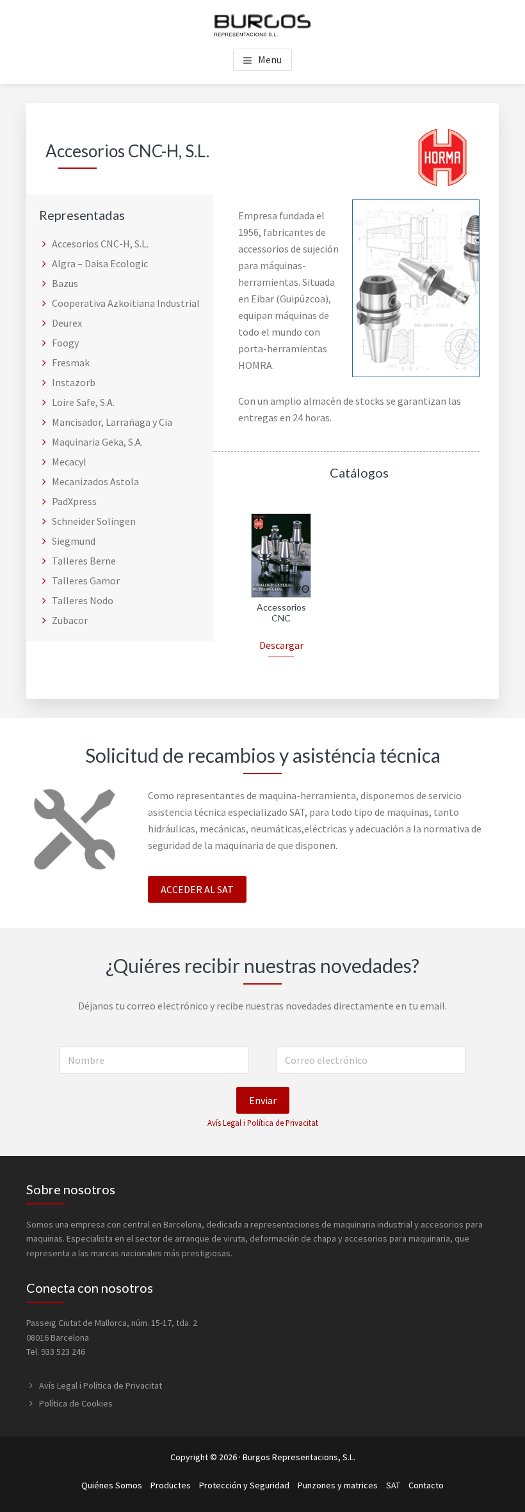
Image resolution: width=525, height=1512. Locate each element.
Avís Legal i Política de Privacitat (262, 1123)
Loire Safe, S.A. (83, 402)
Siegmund (73, 540)
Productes (170, 1485)
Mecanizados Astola (95, 481)
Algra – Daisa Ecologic (100, 263)
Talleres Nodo (82, 600)
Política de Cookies (76, 1403)
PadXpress (74, 501)
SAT (393, 1485)
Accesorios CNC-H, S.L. (100, 243)
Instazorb (73, 382)
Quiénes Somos (111, 1485)
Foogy (65, 342)
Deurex (67, 322)
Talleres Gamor (86, 580)
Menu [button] (270, 59)
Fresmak (71, 362)
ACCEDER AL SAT (197, 889)
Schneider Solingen (94, 521)
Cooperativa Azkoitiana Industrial (126, 303)
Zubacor (70, 620)
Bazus (65, 283)
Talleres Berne (84, 560)
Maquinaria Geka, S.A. (97, 441)
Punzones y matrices (338, 1485)
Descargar (281, 645)
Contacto (426, 1485)
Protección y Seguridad (244, 1485)
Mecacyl (69, 461)
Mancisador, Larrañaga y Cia (112, 422)
